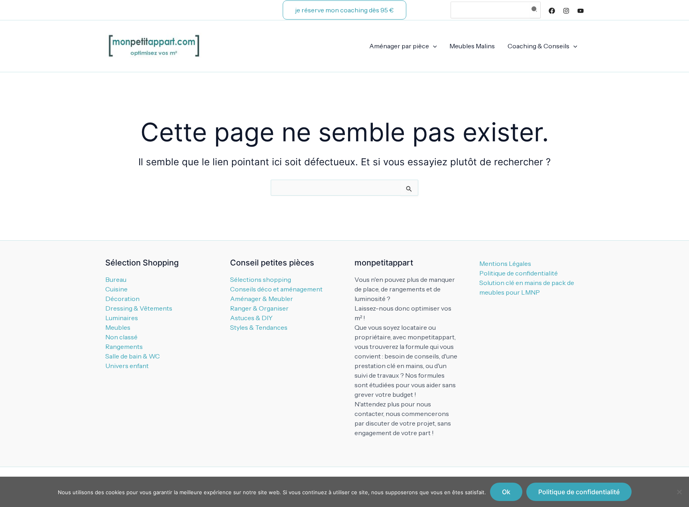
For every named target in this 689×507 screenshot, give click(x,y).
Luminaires (121, 318)
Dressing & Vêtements (138, 308)
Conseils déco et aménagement (276, 289)
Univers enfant (127, 366)
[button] (344, 10)
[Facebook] (552, 11)
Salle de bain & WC (132, 356)
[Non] (679, 492)
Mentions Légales (505, 263)
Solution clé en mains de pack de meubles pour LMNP (526, 287)
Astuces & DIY (251, 318)
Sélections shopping (260, 279)
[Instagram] (566, 11)
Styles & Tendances (258, 327)
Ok (506, 492)
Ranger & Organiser (259, 308)
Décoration (122, 299)
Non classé (121, 337)
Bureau (115, 279)
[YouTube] (580, 11)
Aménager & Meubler (261, 299)
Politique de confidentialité (518, 273)
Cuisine (116, 289)
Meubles (117, 327)
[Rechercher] (535, 10)
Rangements (124, 347)
